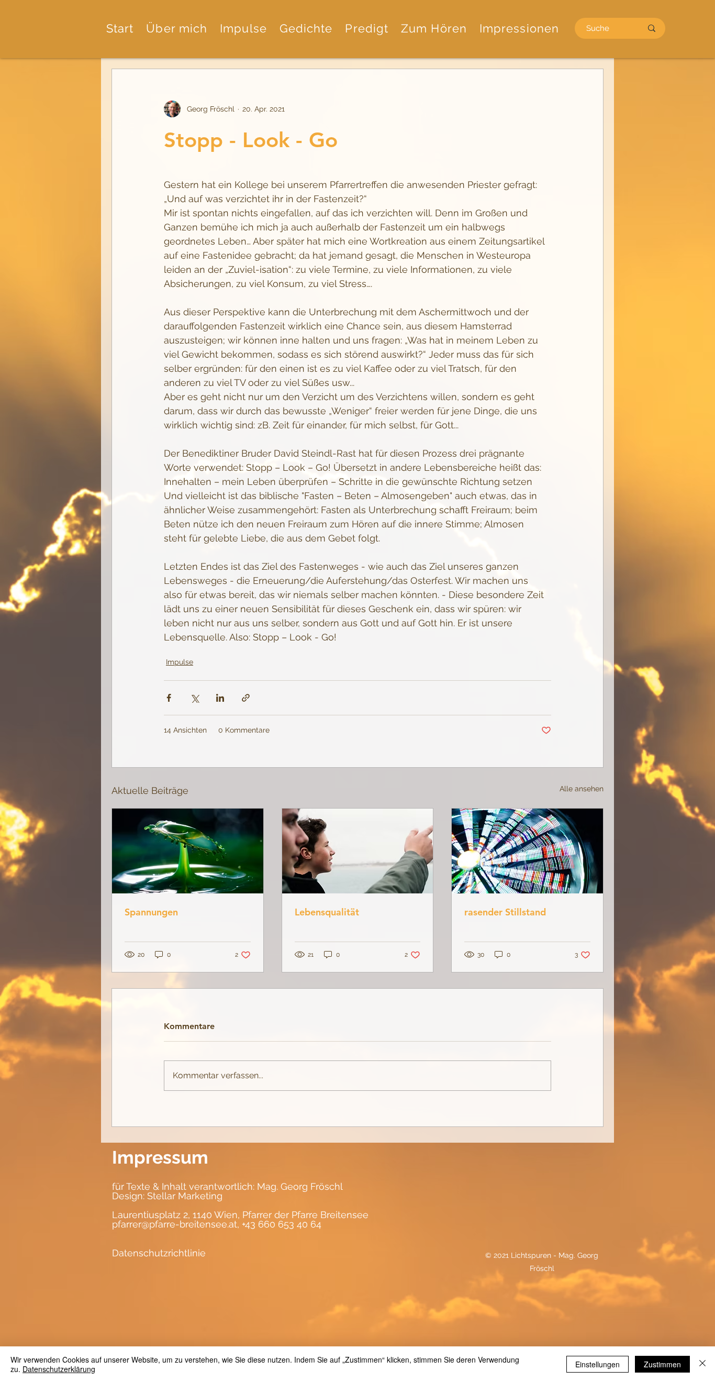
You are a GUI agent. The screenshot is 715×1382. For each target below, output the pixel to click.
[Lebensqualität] (357, 851)
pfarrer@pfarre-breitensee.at (174, 1224)
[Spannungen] (187, 851)
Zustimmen (662, 1364)
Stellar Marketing (183, 1195)
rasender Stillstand (505, 912)
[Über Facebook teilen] (169, 698)
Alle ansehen (582, 788)
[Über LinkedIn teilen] (220, 698)
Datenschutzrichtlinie (159, 1252)
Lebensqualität (327, 912)
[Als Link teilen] (246, 698)
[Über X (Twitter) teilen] (194, 698)
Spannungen (151, 912)
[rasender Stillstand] (527, 851)
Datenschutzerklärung (59, 1369)
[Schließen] (702, 1364)
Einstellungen (597, 1364)
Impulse (179, 662)
